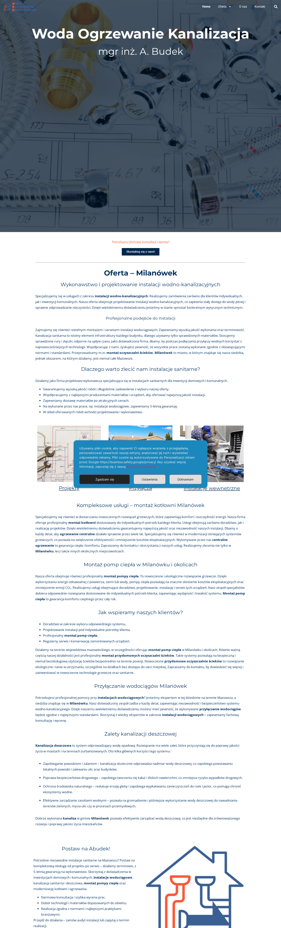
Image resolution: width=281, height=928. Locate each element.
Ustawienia (150, 479)
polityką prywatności (142, 466)
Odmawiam (185, 479)
